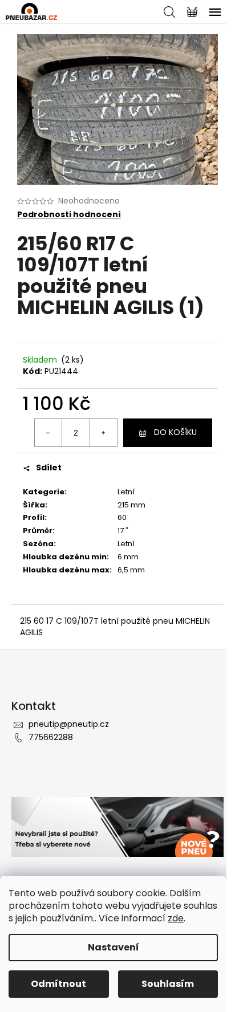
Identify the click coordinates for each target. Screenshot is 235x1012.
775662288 (51, 737)
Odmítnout (58, 983)
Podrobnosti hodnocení (69, 214)
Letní (126, 491)
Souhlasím (167, 983)
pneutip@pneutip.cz (69, 724)
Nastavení (113, 947)
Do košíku (175, 432)
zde (176, 918)
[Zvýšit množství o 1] (103, 432)
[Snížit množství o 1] (48, 432)
